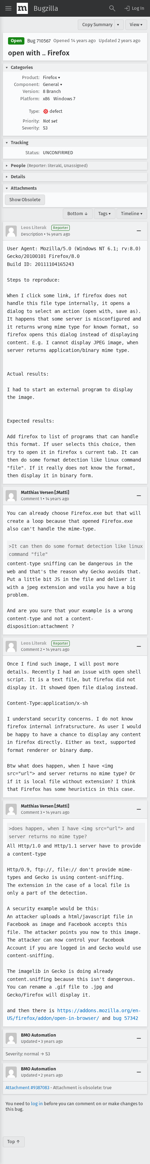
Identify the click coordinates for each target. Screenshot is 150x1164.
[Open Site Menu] (8, 8)
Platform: (29, 98)
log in (37, 1103)
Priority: (31, 121)
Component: (26, 84)
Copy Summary (97, 24)
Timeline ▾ (132, 213)
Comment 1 (31, 498)
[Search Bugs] (112, 8)
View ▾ (136, 24)
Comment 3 (31, 812)
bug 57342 (125, 1018)
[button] (134, 8)
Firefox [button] (51, 77)
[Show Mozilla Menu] (22, 8)
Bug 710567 (39, 41)
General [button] (52, 84)
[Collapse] (138, 231)
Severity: (30, 128)
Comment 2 (31, 649)
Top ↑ (13, 1141)
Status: (32, 152)
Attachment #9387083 (27, 1087)
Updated (29, 1041)
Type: (34, 111)
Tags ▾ (104, 213)
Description (32, 234)
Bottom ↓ (77, 213)
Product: (30, 77)
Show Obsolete (24, 199)
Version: (31, 91)
